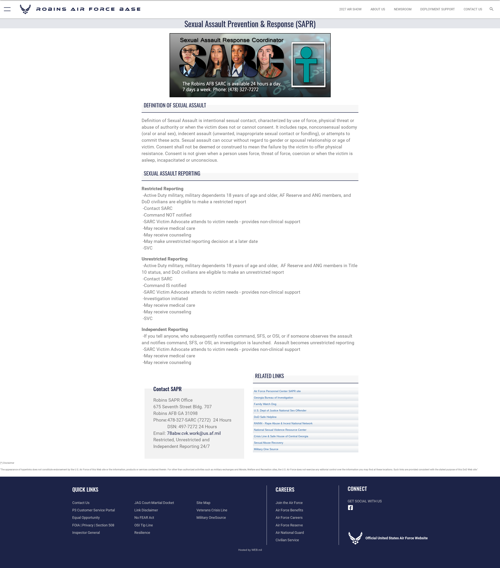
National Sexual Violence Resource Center (280, 429)
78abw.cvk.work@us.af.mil (194, 433)
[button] (6, 9)
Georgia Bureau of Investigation (273, 397)
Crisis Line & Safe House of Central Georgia (281, 436)
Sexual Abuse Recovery (268, 442)
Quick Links (85, 489)
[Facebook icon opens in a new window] (351, 508)
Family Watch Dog (265, 404)
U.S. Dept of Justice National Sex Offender (280, 410)
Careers (285, 489)
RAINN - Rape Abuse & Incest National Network (283, 423)
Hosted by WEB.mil (250, 549)
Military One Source (266, 449)
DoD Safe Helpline (265, 416)
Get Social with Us (365, 501)
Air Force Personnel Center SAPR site (277, 391)
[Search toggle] (492, 9)
